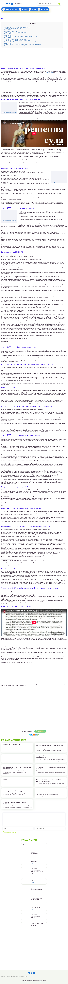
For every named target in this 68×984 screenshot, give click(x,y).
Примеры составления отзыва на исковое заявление (14, 802)
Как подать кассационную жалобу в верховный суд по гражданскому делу (17, 767)
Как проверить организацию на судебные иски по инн (58, 181)
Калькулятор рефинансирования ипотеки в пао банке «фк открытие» (37, 871)
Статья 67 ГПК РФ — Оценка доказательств (15, 29)
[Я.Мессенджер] (30, 734)
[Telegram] (36, 734)
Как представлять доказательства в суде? (14, 45)
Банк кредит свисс (35, 907)
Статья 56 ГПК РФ (8, 35)
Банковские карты (11, 9)
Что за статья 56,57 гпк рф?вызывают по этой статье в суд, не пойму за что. (22, 44)
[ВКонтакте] (32, 734)
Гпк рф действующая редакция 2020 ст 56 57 (15, 39)
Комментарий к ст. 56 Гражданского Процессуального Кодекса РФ (20, 41)
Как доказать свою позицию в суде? (13, 28)
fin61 (9, 4)
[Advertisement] (34, 58)
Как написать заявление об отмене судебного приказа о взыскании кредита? (48, 780)
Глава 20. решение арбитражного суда (47, 791)
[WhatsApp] (38, 734)
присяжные (50, 72)
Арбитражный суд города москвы (9, 112)
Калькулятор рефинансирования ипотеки (36, 916)
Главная (3, 976)
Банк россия (34, 880)
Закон (34, 9)
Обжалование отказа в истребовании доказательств (17, 27)
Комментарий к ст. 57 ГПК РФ (11, 31)
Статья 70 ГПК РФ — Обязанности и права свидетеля (17, 40)
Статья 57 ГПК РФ (8, 43)
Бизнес (24, 9)
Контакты (8, 976)
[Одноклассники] (34, 734)
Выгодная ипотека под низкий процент (36, 899)
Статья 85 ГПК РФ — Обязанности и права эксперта (17, 37)
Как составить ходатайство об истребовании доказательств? (19, 26)
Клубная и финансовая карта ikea (37, 924)
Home (4, 16)
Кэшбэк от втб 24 (35, 861)
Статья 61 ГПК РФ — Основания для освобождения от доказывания (21, 36)
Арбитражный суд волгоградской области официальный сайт (9, 221)
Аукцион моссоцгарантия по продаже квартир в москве (37, 889)
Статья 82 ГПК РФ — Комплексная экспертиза (15, 32)
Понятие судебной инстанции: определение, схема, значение (50, 767)
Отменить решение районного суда (12, 791)
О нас (24, 844)
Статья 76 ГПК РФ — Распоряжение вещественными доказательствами (22, 33)
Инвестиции (44, 9)
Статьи (24, 846)
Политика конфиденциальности (17, 976)
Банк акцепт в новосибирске (34, 853)
